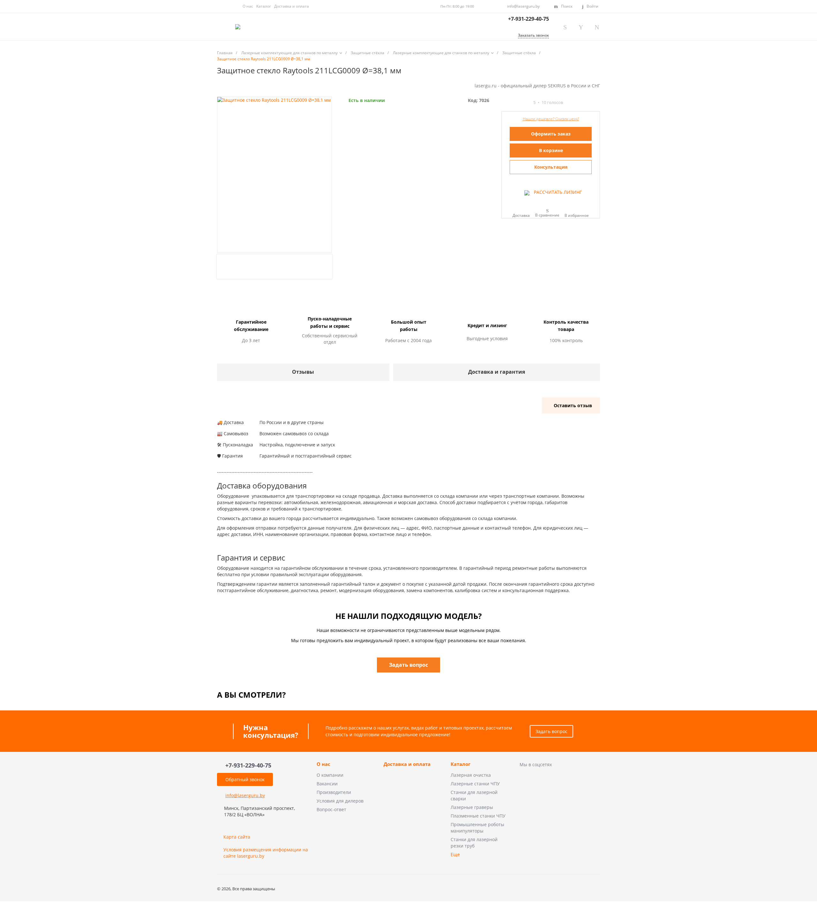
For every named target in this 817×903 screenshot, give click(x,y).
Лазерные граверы (472, 807)
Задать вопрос (551, 731)
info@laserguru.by (523, 6)
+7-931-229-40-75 (528, 18)
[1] (504, 102)
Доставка (521, 215)
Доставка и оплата (291, 6)
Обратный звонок (245, 779)
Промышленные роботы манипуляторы (477, 827)
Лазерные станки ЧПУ (475, 784)
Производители (334, 792)
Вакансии (327, 784)
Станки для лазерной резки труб (474, 842)
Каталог (263, 6)
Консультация (550, 167)
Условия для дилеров (340, 801)
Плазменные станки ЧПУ (478, 816)
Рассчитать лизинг (557, 192)
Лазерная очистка (471, 775)
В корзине (551, 150)
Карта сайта (236, 837)
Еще (455, 854)
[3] (516, 102)
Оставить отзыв (573, 405)
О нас (248, 6)
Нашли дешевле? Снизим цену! (551, 118)
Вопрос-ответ (331, 809)
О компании (330, 775)
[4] (521, 102)
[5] (527, 102)
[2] (510, 102)
